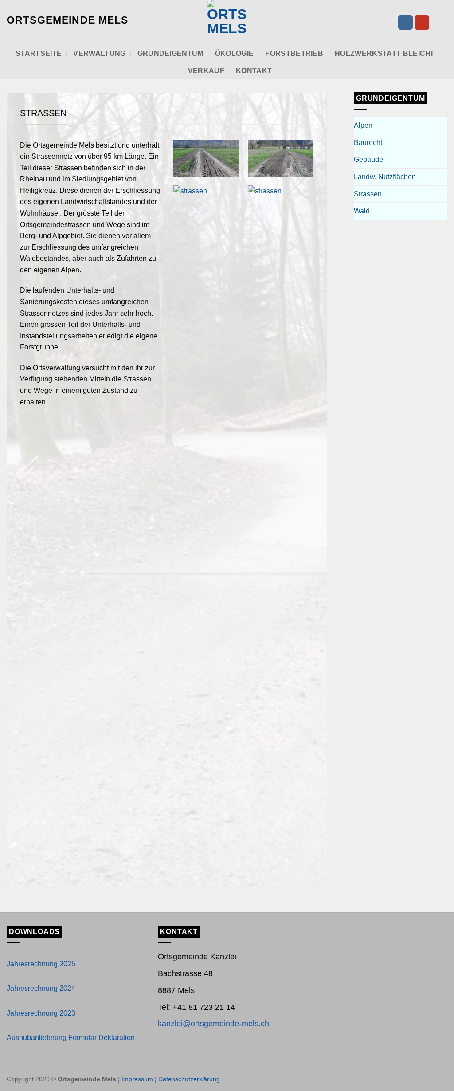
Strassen (368, 194)
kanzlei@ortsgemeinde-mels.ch (213, 1023)
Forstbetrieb (294, 53)
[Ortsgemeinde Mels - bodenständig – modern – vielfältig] (227, 22)
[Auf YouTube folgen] (422, 22)
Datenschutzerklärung (189, 1079)
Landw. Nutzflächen (385, 177)
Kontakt (254, 71)
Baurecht (368, 142)
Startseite (39, 53)
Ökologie (234, 53)
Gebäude (368, 159)
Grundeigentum (170, 53)
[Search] (443, 22)
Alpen (363, 125)
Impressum (137, 1079)
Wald (362, 211)
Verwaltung (99, 53)
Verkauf (206, 71)
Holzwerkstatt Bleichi (384, 53)
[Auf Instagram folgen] (405, 22)
